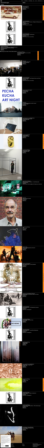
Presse (12, 444)
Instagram (23, 445)
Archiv (2, 4)
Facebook (23, 444)
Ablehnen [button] (2, 444)
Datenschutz (12, 446)
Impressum (12, 445)
